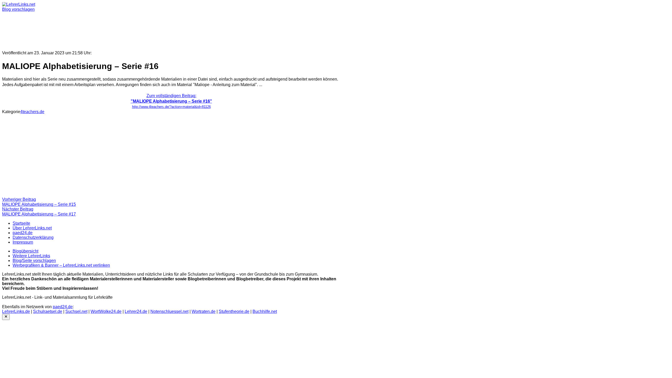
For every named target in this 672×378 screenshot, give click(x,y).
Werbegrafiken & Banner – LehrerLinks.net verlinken (61, 265)
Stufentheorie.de (234, 311)
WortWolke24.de (106, 311)
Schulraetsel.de (47, 311)
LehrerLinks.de (16, 311)
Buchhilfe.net (265, 311)
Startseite (21, 223)
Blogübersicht (25, 251)
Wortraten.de (204, 311)
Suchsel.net (76, 311)
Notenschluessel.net (169, 311)
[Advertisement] (159, 29)
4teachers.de (32, 111)
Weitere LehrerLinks (31, 256)
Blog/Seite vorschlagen (34, 260)
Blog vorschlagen (18, 9)
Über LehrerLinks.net (32, 228)
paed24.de (23, 232)
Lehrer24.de (136, 311)
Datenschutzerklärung (33, 237)
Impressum (23, 242)
